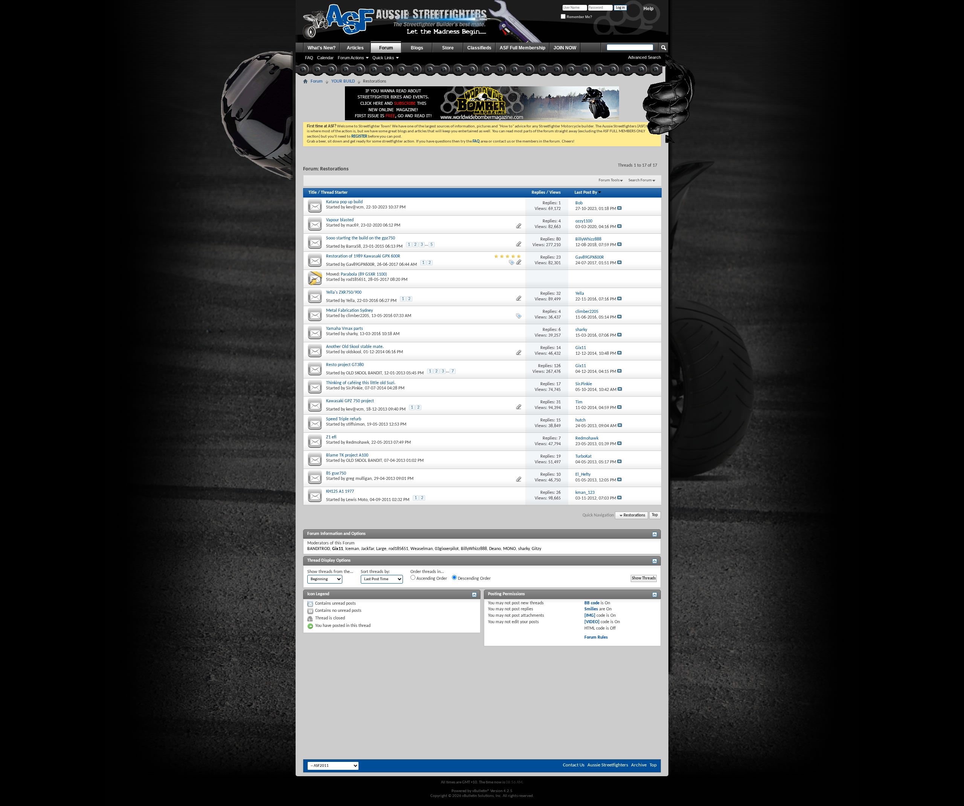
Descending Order (474, 578)
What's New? (322, 48)
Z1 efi (331, 437)
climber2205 (357, 316)
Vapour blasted (340, 220)
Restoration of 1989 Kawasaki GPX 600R (363, 256)
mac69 (352, 225)
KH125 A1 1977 (340, 491)
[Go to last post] (619, 209)
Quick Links (383, 57)
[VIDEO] (591, 622)
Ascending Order (431, 578)
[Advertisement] (482, 669)
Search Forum (640, 180)
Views (555, 192)
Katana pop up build (344, 202)
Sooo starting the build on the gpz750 (360, 238)
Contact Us (573, 765)
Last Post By (586, 192)
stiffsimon (355, 424)
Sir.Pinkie (354, 388)
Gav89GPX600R (360, 264)
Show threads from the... (330, 572)
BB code (591, 603)
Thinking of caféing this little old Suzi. (360, 383)
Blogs (417, 48)
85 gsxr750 (336, 473)
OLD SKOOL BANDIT (364, 373)
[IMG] (589, 615)
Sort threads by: (375, 572)
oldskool (353, 352)
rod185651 (356, 279)
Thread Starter (334, 192)
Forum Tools (609, 180)
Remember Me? (579, 17)
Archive (639, 765)
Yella (350, 301)
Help (648, 8)
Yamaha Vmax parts (344, 328)
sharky (351, 334)
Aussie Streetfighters (607, 765)
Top (655, 515)
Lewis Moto (357, 500)
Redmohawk (357, 442)
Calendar (325, 57)
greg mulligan (359, 479)
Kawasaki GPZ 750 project (350, 401)
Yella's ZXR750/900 (344, 292)
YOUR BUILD (343, 81)
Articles (355, 48)
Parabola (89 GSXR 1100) (364, 274)
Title (312, 192)
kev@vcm (355, 207)
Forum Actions (351, 57)
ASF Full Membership (522, 48)
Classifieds (479, 48)
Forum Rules (596, 637)
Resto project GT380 (345, 365)
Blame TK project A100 (347, 455)
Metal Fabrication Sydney (349, 310)
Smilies (591, 609)
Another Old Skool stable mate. (355, 347)
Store (448, 48)
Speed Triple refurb (343, 419)
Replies (538, 192)
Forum (386, 48)
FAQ (309, 57)
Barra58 (353, 246)
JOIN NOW (565, 48)
